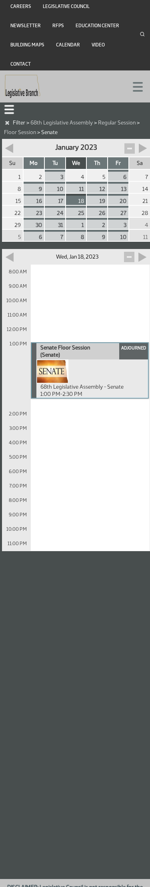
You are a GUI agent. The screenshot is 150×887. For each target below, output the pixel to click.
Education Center (97, 25)
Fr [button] (118, 163)
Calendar (68, 45)
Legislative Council (66, 6)
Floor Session (20, 132)
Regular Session (117, 122)
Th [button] (97, 163)
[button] (9, 109)
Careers (20, 6)
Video (98, 45)
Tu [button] (55, 163)
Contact (20, 64)
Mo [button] (34, 163)
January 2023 (76, 147)
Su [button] (12, 163)
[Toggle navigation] (134, 86)
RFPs (58, 25)
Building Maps (27, 45)
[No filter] (7, 122)
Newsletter (25, 25)
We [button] (76, 163)
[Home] (22, 86)
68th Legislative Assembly (61, 122)
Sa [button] (140, 163)
